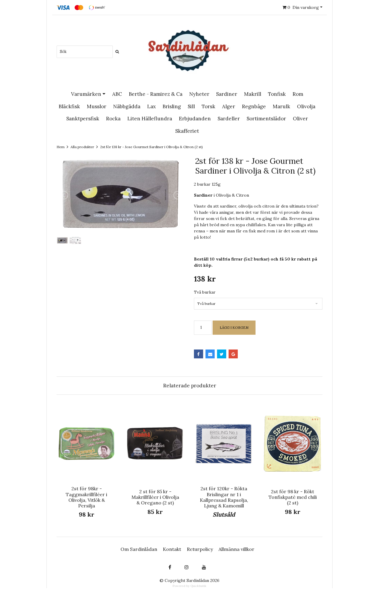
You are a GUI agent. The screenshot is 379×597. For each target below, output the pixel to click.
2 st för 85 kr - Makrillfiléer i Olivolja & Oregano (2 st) (155, 497)
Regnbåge (254, 106)
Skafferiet (187, 131)
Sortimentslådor (266, 118)
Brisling (172, 106)
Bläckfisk (69, 106)
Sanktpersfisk (82, 118)
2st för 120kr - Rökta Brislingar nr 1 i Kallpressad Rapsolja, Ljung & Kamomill (224, 497)
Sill (191, 106)
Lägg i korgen (234, 327)
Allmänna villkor (236, 549)
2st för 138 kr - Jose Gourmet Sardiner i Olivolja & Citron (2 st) (151, 147)
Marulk (281, 106)
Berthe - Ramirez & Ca (155, 94)
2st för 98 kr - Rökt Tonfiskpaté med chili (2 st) (293, 497)
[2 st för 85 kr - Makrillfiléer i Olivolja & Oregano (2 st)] (155, 443)
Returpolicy (200, 549)
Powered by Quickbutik (189, 586)
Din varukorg (303, 7)
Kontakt (172, 549)
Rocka (113, 118)
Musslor (96, 106)
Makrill (252, 94)
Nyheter (199, 94)
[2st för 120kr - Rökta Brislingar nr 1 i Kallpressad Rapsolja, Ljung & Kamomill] (224, 443)
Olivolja (306, 106)
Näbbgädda (126, 106)
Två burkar (205, 292)
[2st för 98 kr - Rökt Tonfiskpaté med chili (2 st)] (292, 443)
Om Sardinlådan (139, 549)
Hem (61, 147)
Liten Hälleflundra (149, 118)
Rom (298, 94)
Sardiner (226, 94)
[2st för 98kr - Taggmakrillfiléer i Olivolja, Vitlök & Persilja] (86, 443)
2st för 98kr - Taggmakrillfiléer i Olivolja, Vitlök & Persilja (86, 497)
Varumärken (86, 94)
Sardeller (229, 118)
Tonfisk (277, 94)
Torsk (208, 106)
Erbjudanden (195, 118)
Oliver (300, 118)
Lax (151, 106)
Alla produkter (82, 147)
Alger (228, 106)
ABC (117, 94)
